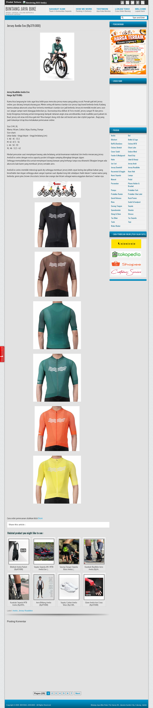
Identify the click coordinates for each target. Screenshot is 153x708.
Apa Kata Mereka (104, 10)
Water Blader (115, 226)
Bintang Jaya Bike (97, 705)
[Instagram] (127, 2)
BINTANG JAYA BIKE (21, 9)
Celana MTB (132, 143)
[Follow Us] (132, 2)
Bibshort (114, 139)
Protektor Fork (133, 190)
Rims (113, 202)
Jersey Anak (132, 163)
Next (77, 693)
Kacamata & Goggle (118, 171)
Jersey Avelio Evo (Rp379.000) (23, 25)
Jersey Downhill (116, 167)
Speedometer (116, 210)
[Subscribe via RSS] (142, 2)
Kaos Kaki (131, 171)
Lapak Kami (140, 10)
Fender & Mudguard (118, 155)
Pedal (130, 179)
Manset (113, 179)
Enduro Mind (132, 151)
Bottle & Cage (133, 139)
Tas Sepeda (132, 218)
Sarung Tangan (116, 206)
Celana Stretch (116, 147)
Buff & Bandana (116, 143)
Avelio (15, 611)
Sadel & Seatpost (134, 202)
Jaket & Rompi (133, 159)
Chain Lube (132, 147)
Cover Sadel (115, 151)
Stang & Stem (116, 214)
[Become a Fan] (137, 2)
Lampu (130, 175)
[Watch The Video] (122, 2)
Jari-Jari (114, 163)
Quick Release (116, 198)
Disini (40, 518)
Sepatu (130, 206)
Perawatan (115, 183)
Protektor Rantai (117, 194)
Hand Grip (131, 155)
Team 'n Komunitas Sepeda (60, 10)
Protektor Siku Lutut (135, 194)
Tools (113, 222)
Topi (129, 222)
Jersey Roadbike (26, 611)
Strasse (130, 214)
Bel (129, 135)
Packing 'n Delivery (84, 10)
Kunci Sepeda (116, 175)
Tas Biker (114, 218)
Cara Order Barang (123, 10)
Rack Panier (132, 198)
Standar (131, 210)
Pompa (113, 190)
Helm (113, 159)
